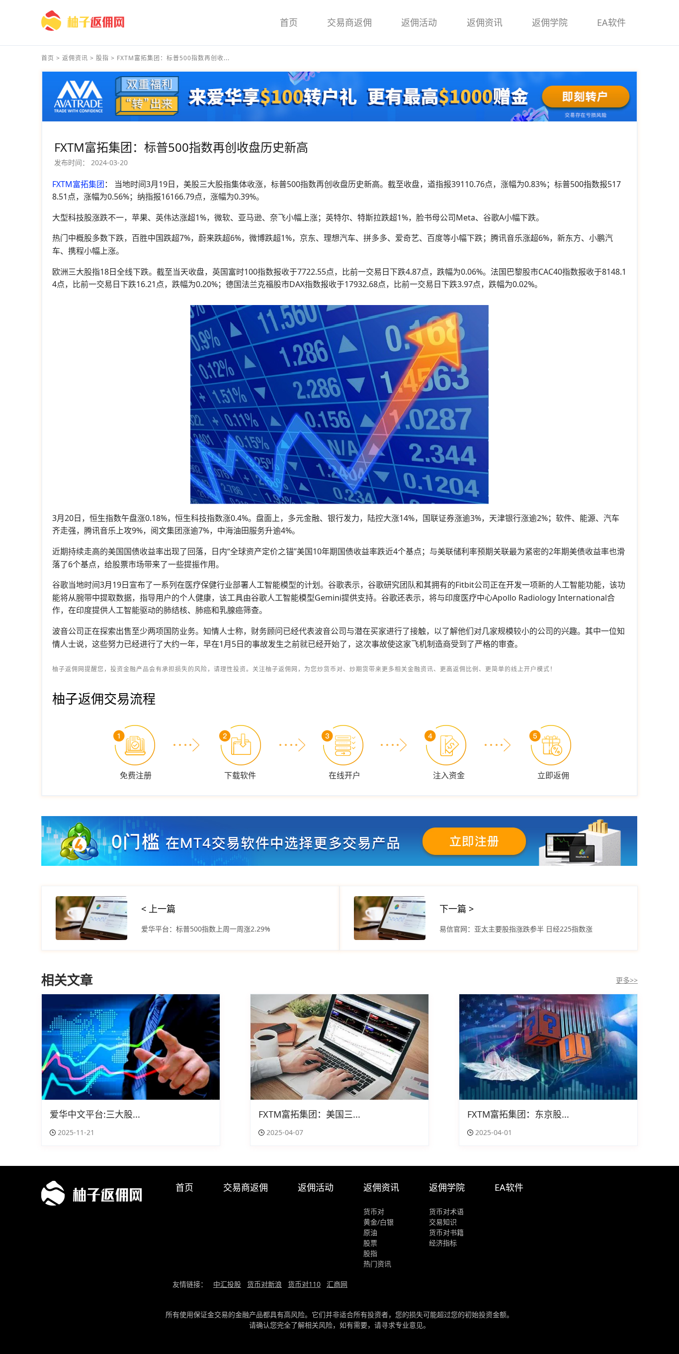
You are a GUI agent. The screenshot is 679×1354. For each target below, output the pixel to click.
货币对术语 (446, 1211)
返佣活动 (419, 22)
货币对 (373, 1211)
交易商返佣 (349, 22)
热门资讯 (377, 1263)
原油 (370, 1232)
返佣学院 (550, 22)
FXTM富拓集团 (78, 184)
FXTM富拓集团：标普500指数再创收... (173, 58)
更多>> (627, 980)
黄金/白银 (378, 1222)
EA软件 (611, 22)
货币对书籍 (446, 1232)
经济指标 (443, 1243)
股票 (370, 1243)
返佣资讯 (485, 22)
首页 (289, 22)
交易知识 (443, 1222)
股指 (102, 58)
